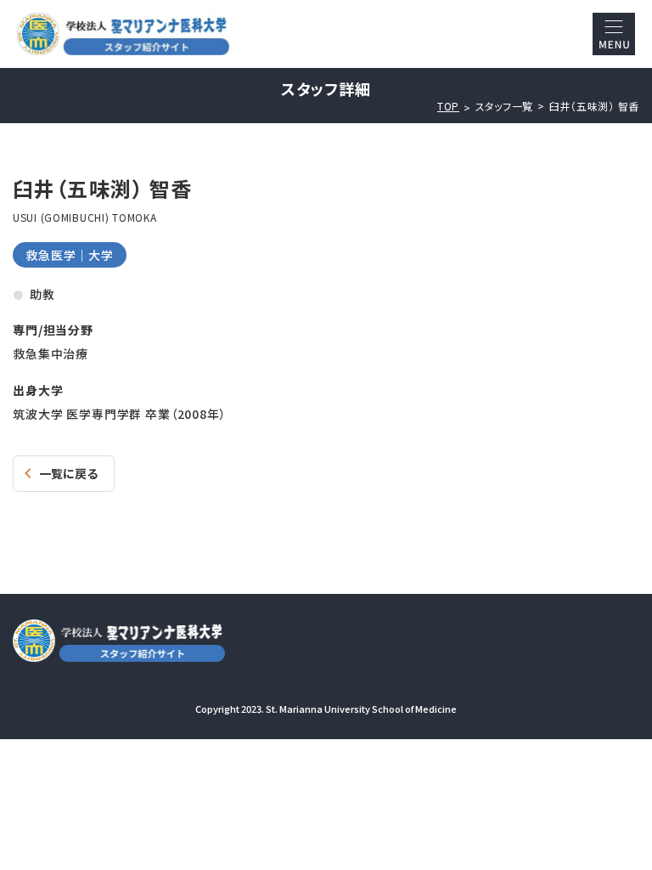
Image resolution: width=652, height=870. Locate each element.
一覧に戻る (68, 473)
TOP (448, 106)
